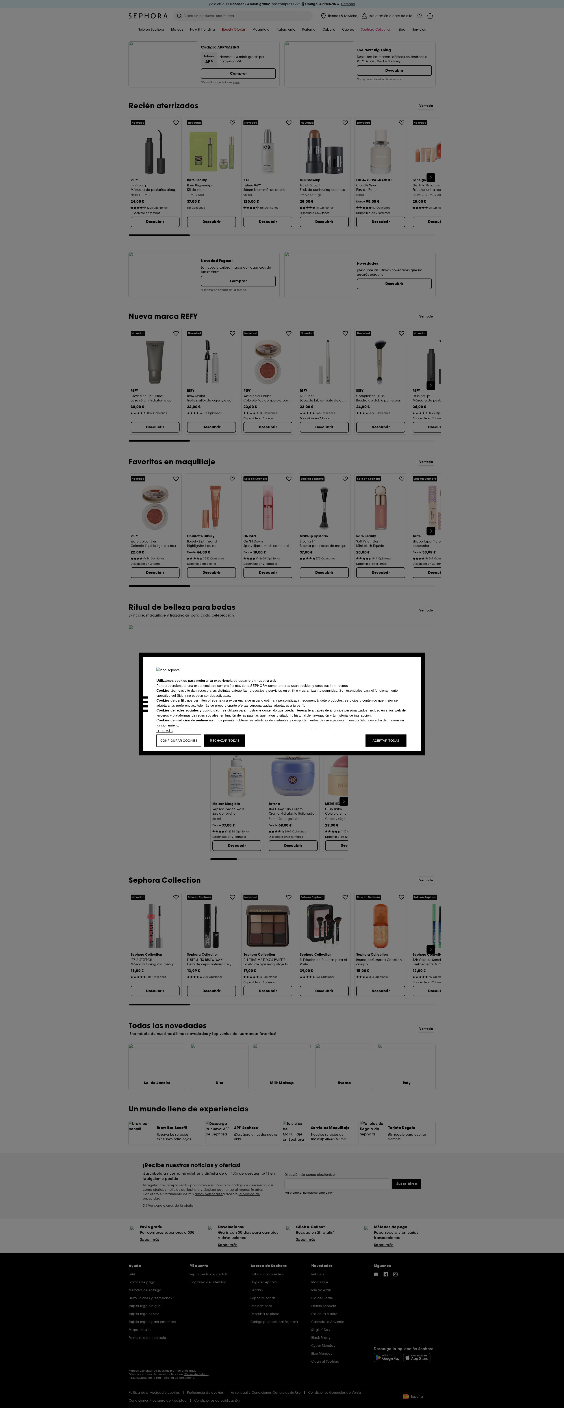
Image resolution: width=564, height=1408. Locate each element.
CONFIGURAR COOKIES (178, 740)
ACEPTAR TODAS (386, 740)
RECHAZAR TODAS (224, 740)
